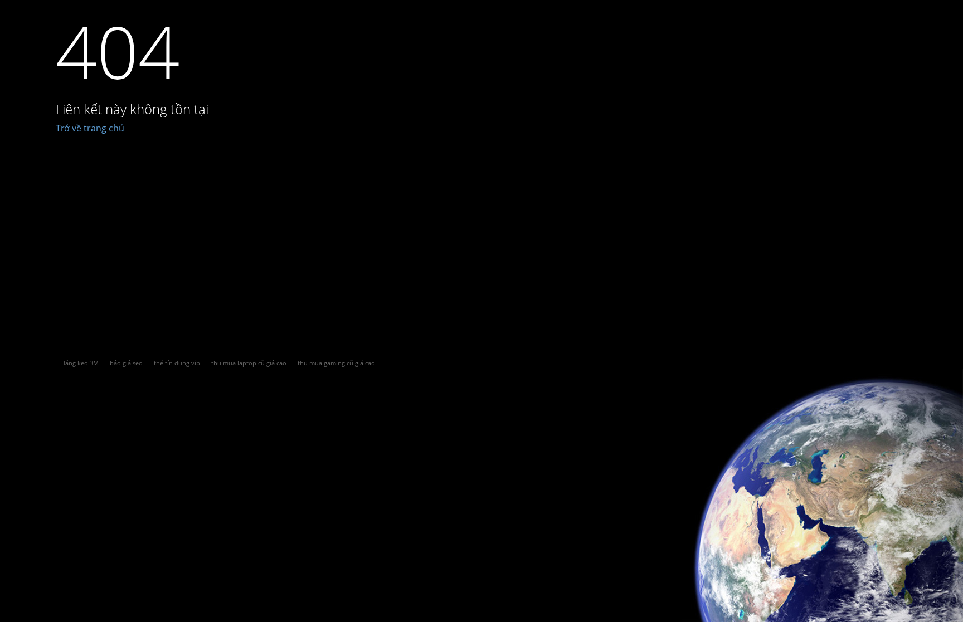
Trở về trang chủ (90, 128)
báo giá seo (126, 363)
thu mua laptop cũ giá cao (248, 363)
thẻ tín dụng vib (177, 363)
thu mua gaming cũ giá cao (336, 363)
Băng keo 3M (80, 363)
